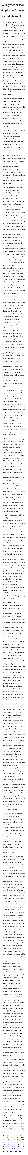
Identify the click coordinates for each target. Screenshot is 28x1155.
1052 (22, 1137)
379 (16, 1151)
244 (8, 1135)
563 (18, 1146)
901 (3, 1151)
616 (3, 1135)
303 (19, 1144)
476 (7, 1137)
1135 (8, 1148)
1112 (4, 1142)
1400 (18, 1142)
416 (21, 1135)
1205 (16, 1135)
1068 (14, 1144)
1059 (4, 1139)
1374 (4, 1144)
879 (23, 1139)
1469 (23, 1148)
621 (13, 1142)
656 (9, 1153)
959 (23, 1142)
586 (20, 1151)
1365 (17, 1137)
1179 (12, 1137)
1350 (13, 1146)
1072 (18, 1139)
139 (23, 1144)
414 (3, 1148)
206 (9, 1146)
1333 (4, 1146)
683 (8, 1142)
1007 (4, 1153)
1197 (9, 1139)
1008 (9, 1144)
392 (11, 1151)
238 (18, 1148)
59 (3, 1137)
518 (23, 1146)
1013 (13, 1148)
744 (14, 1139)
